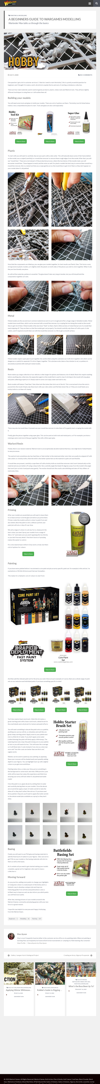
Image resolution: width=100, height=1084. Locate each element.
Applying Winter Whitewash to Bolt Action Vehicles (29, 990)
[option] (19, 989)
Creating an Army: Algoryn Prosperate (76, 955)
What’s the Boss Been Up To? (81, 986)
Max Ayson (22, 934)
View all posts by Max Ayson (37, 943)
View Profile (21, 943)
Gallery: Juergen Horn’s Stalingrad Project (25, 955)
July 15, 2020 (50, 993)
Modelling (24, 918)
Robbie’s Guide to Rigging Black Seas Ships (56, 990)
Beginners (13, 918)
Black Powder (82, 979)
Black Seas (47, 987)
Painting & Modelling (18, 15)
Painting (36, 918)
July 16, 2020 (19, 993)
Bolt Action (12, 987)
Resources (54, 987)
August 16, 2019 (81, 989)
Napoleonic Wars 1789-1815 (81, 981)
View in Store (21, 141)
